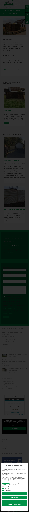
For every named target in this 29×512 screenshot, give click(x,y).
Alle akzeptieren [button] (14, 497)
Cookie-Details (5, 509)
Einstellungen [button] (4, 484)
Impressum (24, 509)
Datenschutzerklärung (6, 483)
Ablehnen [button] (15, 501)
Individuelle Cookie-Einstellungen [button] (14, 504)
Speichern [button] (14, 494)
